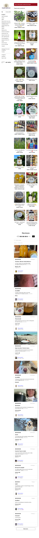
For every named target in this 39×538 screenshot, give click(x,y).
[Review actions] (36, 259)
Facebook (3, 56)
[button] (31, 236)
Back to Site (4, 58)
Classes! (3, 46)
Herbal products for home (5, 40)
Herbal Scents (4, 42)
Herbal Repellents (5, 38)
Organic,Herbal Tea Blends (5, 26)
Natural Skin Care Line (6, 21)
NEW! (3, 19)
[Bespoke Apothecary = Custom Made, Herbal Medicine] (6, 6)
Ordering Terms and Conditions (5, 49)
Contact (3, 51)
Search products (5, 16)
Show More (29, 264)
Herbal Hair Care (5, 33)
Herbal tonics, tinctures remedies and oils (6, 23)
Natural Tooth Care (5, 35)
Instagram (4, 54)
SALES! (3, 17)
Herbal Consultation (5, 31)
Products (3, 14)
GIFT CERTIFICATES (5, 36)
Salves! (3, 28)
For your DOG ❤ (5, 44)
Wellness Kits (4, 30)
